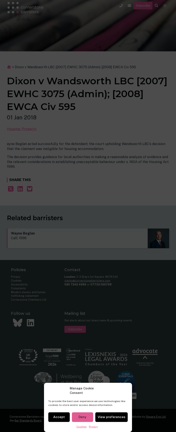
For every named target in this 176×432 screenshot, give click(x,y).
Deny (82, 417)
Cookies (81, 426)
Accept (59, 417)
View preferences (111, 417)
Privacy (93, 426)
